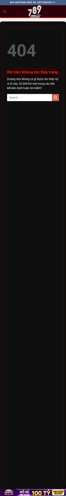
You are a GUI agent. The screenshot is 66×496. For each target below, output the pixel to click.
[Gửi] (55, 97)
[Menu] (5, 11)
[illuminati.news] (35, 11)
